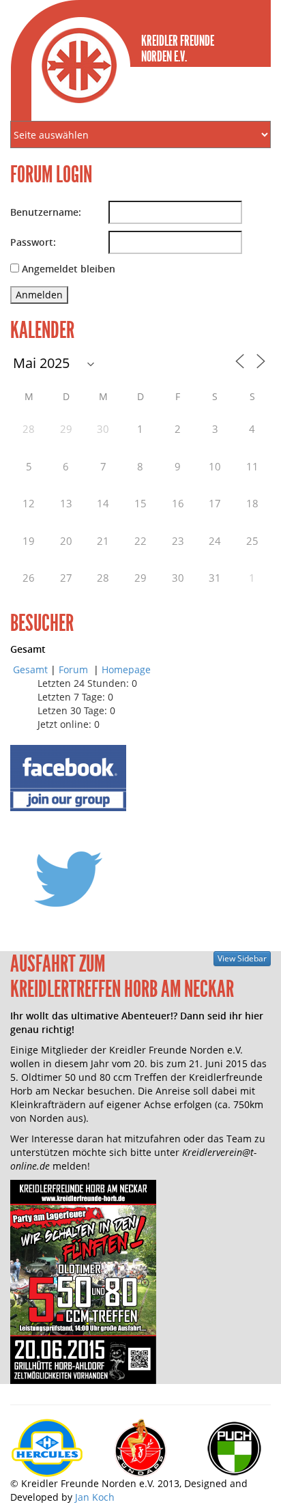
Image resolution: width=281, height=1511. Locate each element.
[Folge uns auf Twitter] (68, 878)
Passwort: (33, 242)
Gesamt (30, 669)
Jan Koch (95, 1497)
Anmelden (39, 294)
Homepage (126, 669)
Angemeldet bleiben (68, 268)
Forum (75, 669)
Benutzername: (45, 212)
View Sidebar (242, 958)
